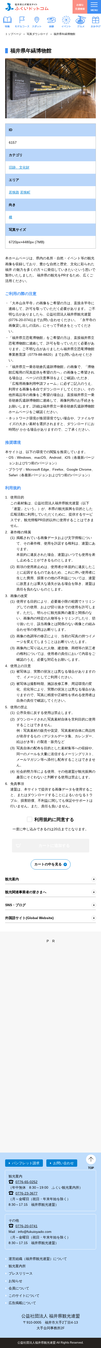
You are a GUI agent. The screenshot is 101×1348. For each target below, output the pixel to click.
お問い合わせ (63, 1163)
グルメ (81, 26)
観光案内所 (17, 1266)
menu (94, 10)
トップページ (13, 33)
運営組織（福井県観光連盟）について (38, 1259)
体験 (51, 26)
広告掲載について (22, 1303)
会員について (19, 1288)
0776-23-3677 (26, 1193)
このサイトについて (24, 1295)
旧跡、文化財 (19, 167)
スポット (37, 26)
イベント (66, 26)
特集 (7, 26)
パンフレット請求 (25, 1163)
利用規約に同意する (54, 819)
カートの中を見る (48, 864)
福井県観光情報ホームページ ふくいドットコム (27, 7)
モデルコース (22, 26)
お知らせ (15, 1281)
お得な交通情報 (80, 6)
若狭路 (14, 192)
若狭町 (25, 192)
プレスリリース (21, 1273)
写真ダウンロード (37, 33)
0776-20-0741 (26, 1226)
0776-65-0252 (26, 1182)
